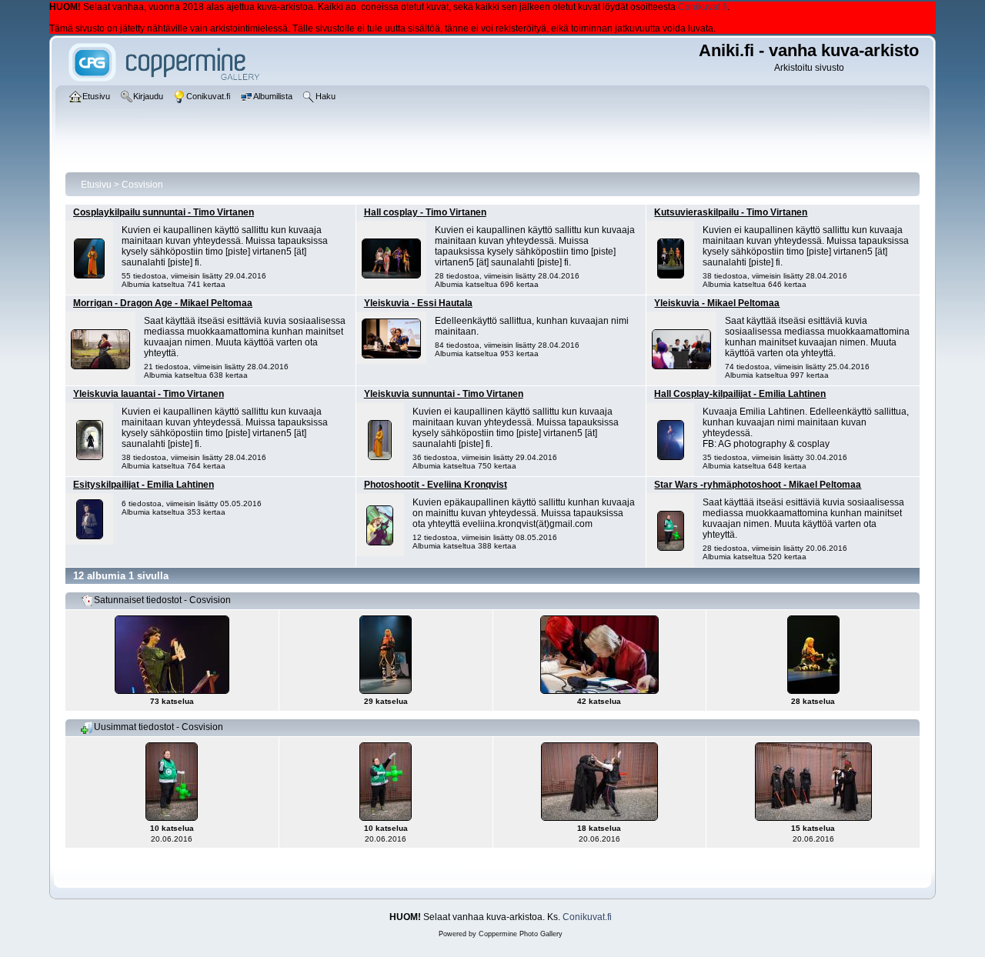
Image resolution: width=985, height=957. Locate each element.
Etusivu (96, 184)
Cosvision (142, 184)
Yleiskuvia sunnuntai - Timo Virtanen (443, 393)
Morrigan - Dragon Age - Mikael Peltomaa (162, 303)
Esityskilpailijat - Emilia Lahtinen (143, 484)
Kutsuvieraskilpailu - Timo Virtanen (730, 212)
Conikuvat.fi (702, 7)
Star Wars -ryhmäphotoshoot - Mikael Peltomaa (757, 484)
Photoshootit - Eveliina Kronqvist (435, 484)
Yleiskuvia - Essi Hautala (418, 303)
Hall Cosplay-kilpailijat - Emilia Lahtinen (740, 393)
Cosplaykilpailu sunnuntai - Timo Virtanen (163, 212)
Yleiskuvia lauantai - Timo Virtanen (148, 393)
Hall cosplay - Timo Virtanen (425, 212)
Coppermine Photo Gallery (521, 934)
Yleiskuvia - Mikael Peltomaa (717, 303)
